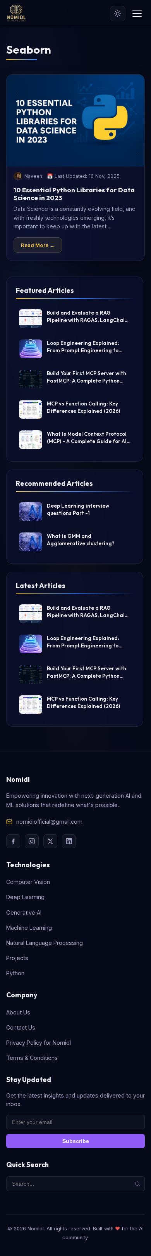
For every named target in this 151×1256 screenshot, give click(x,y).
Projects (17, 958)
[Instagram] (32, 841)
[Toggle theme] (117, 13)
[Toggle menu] (137, 13)
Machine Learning (29, 927)
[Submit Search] (137, 1183)
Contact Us (20, 1027)
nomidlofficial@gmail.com (49, 821)
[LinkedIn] (69, 841)
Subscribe (75, 1141)
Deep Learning (25, 897)
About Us (18, 1012)
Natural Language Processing (44, 942)
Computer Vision (28, 882)
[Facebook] (13, 841)
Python (15, 973)
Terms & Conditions (32, 1057)
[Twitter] (50, 841)
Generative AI (23, 912)
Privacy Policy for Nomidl (38, 1042)
